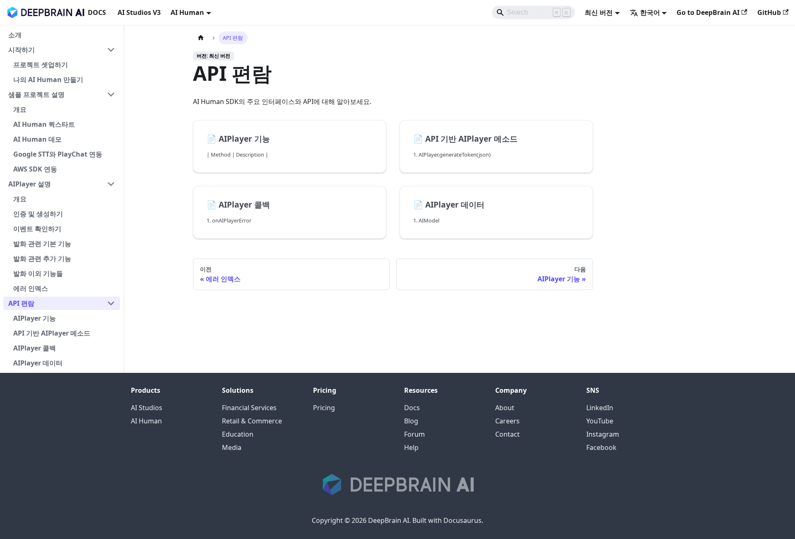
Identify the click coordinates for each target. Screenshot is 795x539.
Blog (411, 420)
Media (231, 447)
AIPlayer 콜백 (34, 348)
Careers (507, 420)
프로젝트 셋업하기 (40, 64)
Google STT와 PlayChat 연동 (57, 154)
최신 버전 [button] (599, 12)
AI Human (146, 420)
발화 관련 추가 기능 (42, 258)
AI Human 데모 (37, 139)
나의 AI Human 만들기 (48, 79)
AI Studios (146, 407)
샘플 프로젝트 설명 (36, 94)
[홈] (201, 37)
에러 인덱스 (30, 288)
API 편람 (21, 303)
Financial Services (249, 407)
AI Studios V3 (139, 12)
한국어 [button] (650, 12)
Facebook (601, 447)
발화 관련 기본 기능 (42, 243)
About (504, 407)
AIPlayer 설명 (29, 184)
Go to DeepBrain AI (708, 12)
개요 (19, 109)
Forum (414, 434)
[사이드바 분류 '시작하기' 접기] (111, 49)
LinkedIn (599, 407)
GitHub (769, 12)
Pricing (324, 407)
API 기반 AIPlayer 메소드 (51, 333)
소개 (15, 34)
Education (237, 434)
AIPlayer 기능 (34, 318)
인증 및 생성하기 (38, 213)
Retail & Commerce (252, 420)
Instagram (602, 434)
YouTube (599, 420)
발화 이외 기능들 (38, 273)
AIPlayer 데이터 (38, 362)
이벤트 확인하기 (37, 228)
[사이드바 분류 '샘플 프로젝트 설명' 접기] (111, 94)
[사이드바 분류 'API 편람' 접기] (111, 303)
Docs (412, 407)
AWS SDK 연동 (35, 169)
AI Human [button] (187, 12)
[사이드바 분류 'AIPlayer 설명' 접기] (111, 184)
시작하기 (21, 49)
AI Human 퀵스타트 (44, 124)
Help (411, 447)
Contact (507, 434)
